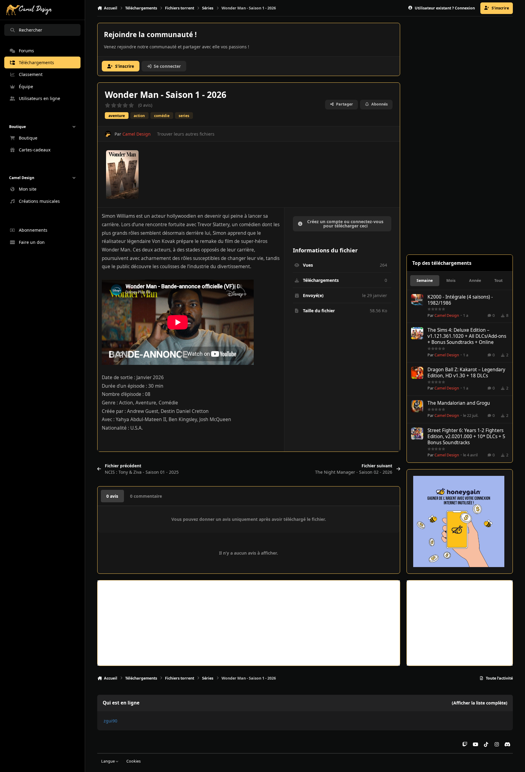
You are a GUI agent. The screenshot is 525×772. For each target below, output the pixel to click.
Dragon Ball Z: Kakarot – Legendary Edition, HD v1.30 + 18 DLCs (466, 372)
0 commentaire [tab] (146, 496)
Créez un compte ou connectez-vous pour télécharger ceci (345, 224)
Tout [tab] (498, 280)
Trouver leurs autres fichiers (185, 134)
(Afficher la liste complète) (479, 703)
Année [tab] (475, 280)
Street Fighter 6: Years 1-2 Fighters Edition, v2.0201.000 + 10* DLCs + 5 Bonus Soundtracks (466, 436)
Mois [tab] (450, 280)
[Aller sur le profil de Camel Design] (108, 134)
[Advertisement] (249, 623)
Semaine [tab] (425, 280)
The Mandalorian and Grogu (458, 403)
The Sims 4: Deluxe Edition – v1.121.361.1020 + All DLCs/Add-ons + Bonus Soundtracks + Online (466, 336)
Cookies (133, 761)
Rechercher (30, 30)
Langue (108, 761)
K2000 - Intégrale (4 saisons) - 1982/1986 (460, 300)
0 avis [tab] (112, 496)
